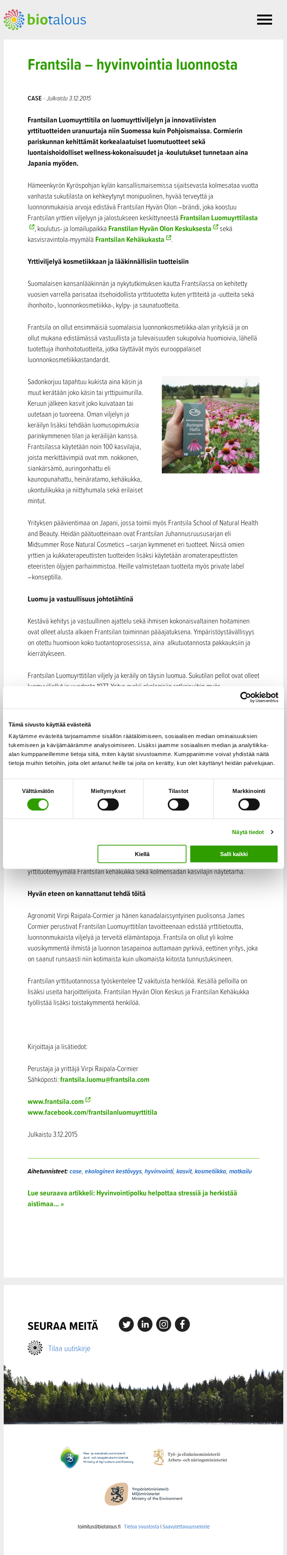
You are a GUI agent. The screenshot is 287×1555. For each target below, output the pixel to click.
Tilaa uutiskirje (69, 1348)
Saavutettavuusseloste (186, 1526)
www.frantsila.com (56, 1101)
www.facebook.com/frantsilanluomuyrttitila (92, 1112)
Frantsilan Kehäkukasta (129, 239)
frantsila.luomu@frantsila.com (104, 1079)
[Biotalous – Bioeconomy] (45, 19)
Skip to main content (29, 38)
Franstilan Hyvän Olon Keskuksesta (160, 228)
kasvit (184, 1171)
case (76, 1171)
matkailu (240, 1171)
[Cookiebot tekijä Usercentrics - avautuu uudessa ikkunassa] (245, 697)
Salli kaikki (234, 854)
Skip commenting (143, 1243)
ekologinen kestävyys (113, 1171)
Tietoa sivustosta (141, 1526)
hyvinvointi (159, 1171)
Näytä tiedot (248, 831)
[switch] (108, 804)
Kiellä (142, 854)
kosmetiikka (210, 1171)
